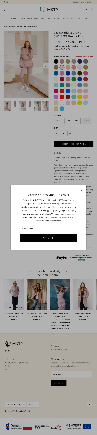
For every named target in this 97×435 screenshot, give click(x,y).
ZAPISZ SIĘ (48, 238)
